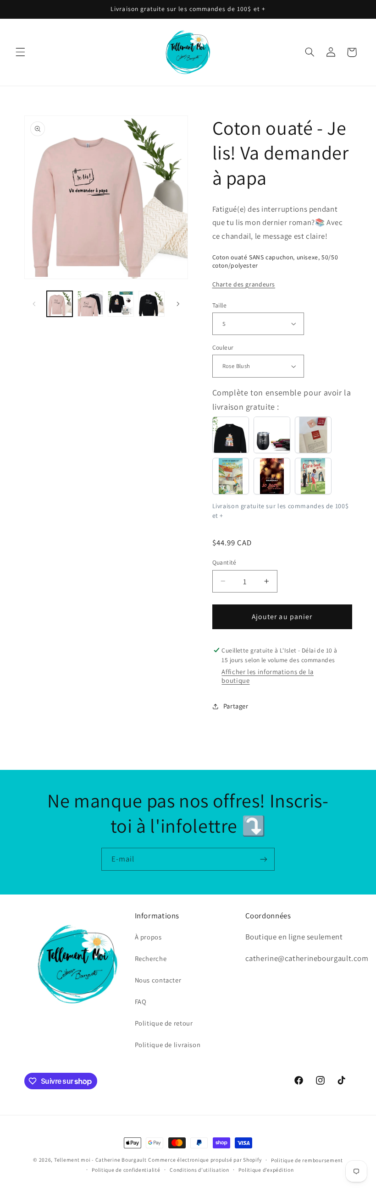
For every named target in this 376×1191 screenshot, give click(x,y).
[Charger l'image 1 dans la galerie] (59, 304)
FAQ (141, 1001)
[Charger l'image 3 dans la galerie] (120, 304)
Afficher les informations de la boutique (267, 676)
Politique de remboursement (307, 1160)
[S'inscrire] (263, 859)
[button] (20, 52)
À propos (148, 937)
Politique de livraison (168, 1044)
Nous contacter (158, 980)
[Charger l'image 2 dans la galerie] (90, 304)
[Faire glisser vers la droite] (178, 304)
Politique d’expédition (265, 1169)
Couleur (223, 347)
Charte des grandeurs (244, 284)
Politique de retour (164, 1023)
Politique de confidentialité (126, 1169)
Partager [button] (236, 706)
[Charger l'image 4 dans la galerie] (151, 304)
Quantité (224, 562)
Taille (219, 305)
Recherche (151, 958)
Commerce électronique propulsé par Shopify (204, 1159)
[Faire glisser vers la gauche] (34, 304)
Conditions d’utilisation (199, 1169)
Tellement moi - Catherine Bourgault (100, 1159)
